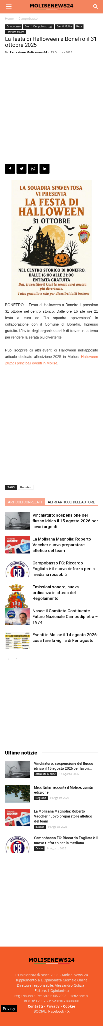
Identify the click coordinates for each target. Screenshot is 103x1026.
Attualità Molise (46, 774)
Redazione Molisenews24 (28, 52)
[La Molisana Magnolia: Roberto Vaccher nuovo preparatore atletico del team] (17, 544)
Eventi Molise (64, 26)
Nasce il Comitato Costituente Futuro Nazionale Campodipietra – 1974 (65, 616)
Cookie (69, 1006)
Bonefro (25, 487)
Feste (79, 26)
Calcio (39, 848)
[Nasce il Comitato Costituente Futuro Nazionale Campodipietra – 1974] (17, 616)
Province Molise (15, 32)
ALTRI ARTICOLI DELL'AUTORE (71, 502)
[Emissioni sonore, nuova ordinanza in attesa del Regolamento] (17, 603)
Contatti (35, 1006)
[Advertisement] (51, 110)
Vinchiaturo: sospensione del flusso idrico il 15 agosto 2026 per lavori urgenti (65, 521)
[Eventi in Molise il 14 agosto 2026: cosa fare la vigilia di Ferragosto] (17, 640)
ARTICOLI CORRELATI (25, 502)
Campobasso (28, 18)
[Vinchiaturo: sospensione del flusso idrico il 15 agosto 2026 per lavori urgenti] (17, 521)
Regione (41, 798)
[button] (96, 6)
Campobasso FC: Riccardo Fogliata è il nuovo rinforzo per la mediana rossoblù (63, 568)
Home (9, 18)
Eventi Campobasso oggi (38, 26)
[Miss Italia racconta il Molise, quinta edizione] (17, 794)
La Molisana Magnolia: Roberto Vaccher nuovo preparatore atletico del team (61, 545)
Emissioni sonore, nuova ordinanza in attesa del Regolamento (55, 592)
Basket (40, 826)
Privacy (53, 1006)
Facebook (56, 1011)
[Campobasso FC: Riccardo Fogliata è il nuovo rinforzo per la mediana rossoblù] (17, 568)
